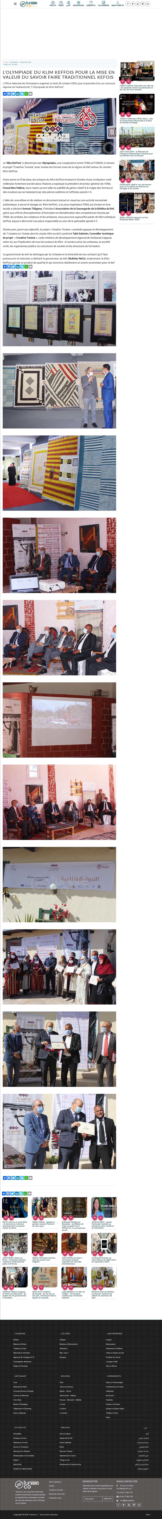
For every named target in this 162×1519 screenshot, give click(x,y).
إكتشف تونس (144, 1438)
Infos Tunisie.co (55, 1482)
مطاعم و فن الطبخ (142, 1464)
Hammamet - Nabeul (68, 1395)
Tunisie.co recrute (56, 1490)
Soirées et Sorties (113, 1404)
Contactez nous (55, 1498)
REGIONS (65, 1376)
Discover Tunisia (66, 1451)
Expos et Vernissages (114, 1382)
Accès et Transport (20, 1447)
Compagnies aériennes (22, 1362)
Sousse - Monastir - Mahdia (70, 1400)
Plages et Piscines (20, 1366)
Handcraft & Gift (66, 1438)
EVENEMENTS (114, 1376)
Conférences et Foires (114, 1387)
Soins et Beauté (19, 1413)
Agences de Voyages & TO (23, 1357)
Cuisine (109, 1340)
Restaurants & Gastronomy (70, 1464)
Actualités (17, 1434)
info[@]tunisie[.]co (127, 1501)
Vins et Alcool (111, 1366)
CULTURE (65, 1334)
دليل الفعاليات (143, 1455)
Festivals (109, 1400)
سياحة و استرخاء (143, 1442)
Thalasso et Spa (19, 1348)
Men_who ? (64, 1353)
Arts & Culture (65, 1434)
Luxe (15, 1382)
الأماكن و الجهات (142, 1460)
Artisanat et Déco (20, 1387)
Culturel (63, 1340)
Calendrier (110, 1391)
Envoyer (107, 1499)
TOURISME (20, 1334)
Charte (51, 1486)
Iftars (108, 1417)
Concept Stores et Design (23, 1391)
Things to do (64, 1460)
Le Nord (63, 1409)
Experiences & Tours (68, 1456)
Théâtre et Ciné (112, 1413)
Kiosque (63, 1357)
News (62, 1447)
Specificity (17, 1464)
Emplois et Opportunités (22, 1469)
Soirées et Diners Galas (115, 1409)
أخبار (147, 1433)
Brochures (110, 1395)
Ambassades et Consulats (23, 1456)
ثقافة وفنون (144, 1447)
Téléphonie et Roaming (22, 1409)
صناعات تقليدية (143, 1451)
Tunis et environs (66, 1387)
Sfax (61, 1382)
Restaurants (110, 1344)
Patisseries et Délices (114, 1348)
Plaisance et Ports (20, 1443)
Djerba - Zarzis (65, 1391)
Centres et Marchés (21, 1395)
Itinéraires (63, 1348)
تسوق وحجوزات (143, 1468)
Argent (16, 1460)
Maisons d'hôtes (19, 1344)
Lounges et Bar (112, 1362)
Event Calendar (65, 1443)
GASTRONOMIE (114, 1334)
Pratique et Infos (19, 1438)
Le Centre (63, 1413)
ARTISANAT (20, 1376)
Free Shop (17, 1400)
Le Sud (62, 1404)
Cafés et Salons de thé (115, 1353)
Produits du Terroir (113, 1357)
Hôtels (16, 1340)
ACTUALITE (20, 1428)
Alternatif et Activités (21, 1353)
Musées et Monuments (69, 1344)
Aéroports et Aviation (21, 1451)
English (65, 1428)
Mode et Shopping (20, 1404)
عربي (145, 1427)
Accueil (6, 62)
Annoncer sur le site (57, 1494)
